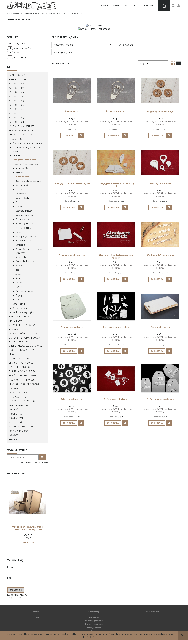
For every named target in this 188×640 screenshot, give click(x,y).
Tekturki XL (17, 155)
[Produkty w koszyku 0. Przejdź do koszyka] (164, 5)
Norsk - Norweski (18, 405)
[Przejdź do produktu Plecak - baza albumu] (72, 306)
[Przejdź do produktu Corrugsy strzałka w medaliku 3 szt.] (72, 162)
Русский (14, 410)
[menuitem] (110, 5)
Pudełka (13, 329)
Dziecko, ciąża (22, 185)
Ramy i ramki (18, 304)
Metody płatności (93, 627)
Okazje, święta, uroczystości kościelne (28, 251)
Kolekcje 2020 (16, 96)
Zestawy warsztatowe (22, 130)
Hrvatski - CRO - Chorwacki (24, 384)
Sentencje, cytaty (20, 308)
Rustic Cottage (17, 75)
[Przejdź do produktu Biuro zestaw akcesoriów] (72, 234)
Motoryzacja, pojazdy (25, 236)
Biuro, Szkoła (22, 177)
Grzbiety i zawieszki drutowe (25, 346)
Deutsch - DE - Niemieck (21, 363)
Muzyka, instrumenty (25, 240)
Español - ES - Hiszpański (22, 375)
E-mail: (10, 567)
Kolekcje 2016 (16, 113)
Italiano (13, 388)
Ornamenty (20, 257)
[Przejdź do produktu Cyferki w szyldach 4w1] (116, 378)
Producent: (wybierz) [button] (63, 45)
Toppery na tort (18, 79)
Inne (17, 299)
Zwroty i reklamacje (94, 624)
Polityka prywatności (94, 620)
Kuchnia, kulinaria (23, 219)
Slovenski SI (15, 414)
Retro (18, 270)
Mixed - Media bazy (19, 316)
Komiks (18, 202)
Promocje (14, 439)
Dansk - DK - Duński (19, 358)
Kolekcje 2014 (16, 122)
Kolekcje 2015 (16, 118)
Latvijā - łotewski (19, 392)
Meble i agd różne (24, 223)
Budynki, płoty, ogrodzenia (28, 181)
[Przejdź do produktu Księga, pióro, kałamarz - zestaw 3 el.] (116, 162)
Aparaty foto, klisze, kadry (27, 164)
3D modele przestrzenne (23, 325)
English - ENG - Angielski (22, 371)
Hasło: (10, 578)
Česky (12, 354)
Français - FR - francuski (22, 380)
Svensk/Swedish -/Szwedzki (24, 427)
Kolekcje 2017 (16, 109)
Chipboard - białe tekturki (23, 135)
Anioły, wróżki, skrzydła (26, 168)
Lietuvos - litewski (19, 397)
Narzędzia (20, 245)
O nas (36, 617)
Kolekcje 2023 (16, 88)
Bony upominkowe (19, 431)
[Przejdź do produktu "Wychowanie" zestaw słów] (160, 234)
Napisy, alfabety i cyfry (23, 312)
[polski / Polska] (94, 25)
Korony (18, 206)
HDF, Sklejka (15, 321)
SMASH (18, 274)
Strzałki (18, 282)
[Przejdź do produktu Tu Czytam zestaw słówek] (160, 378)
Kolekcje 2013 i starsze (21, 126)
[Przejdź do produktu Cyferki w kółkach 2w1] (72, 378)
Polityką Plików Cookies (82, 634)
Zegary (18, 295)
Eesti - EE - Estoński (19, 367)
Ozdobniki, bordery (24, 261)
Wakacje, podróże (24, 291)
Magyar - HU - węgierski (22, 401)
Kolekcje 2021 (16, 92)
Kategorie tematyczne (24, 160)
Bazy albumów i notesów (23, 333)
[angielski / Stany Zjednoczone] (94, 28)
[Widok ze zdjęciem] (173, 63)
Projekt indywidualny (21, 350)
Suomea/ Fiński (17, 422)
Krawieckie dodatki (24, 215)
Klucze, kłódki (22, 198)
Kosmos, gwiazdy (23, 211)
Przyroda (19, 265)
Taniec (18, 287)
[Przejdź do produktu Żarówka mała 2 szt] (116, 90)
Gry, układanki (22, 189)
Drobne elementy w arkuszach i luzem (27, 149)
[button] (81, 135)
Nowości (14, 435)
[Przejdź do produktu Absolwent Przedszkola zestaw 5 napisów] (116, 234)
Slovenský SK (16, 418)
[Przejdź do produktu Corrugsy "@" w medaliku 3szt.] (160, 90)
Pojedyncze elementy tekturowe (27, 143)
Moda (18, 232)
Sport (18, 278)
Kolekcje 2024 (16, 83)
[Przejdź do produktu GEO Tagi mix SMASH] (160, 162)
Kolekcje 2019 (16, 101)
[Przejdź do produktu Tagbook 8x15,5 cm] (160, 306)
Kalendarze (20, 194)
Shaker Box (17, 139)
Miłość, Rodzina (23, 228)
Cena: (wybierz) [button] (126, 45)
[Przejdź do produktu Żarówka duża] (72, 90)
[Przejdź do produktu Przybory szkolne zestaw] (116, 306)
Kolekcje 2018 (16, 105)
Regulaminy (94, 617)
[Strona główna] (31, 5)
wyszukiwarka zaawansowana (34, 462)
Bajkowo (19, 172)
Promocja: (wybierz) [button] (63, 52)
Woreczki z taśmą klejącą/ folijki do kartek (24, 340)
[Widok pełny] (178, 63)
